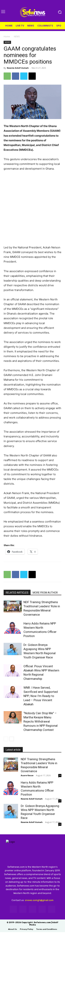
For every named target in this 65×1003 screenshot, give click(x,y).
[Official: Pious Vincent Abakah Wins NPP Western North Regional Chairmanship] (13, 670)
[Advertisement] (32, 210)
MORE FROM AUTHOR (45, 592)
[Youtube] (51, 909)
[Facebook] (15, 76)
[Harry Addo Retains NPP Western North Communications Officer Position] (13, 627)
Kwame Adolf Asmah (18, 67)
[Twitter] (23, 76)
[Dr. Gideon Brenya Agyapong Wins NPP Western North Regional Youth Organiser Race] (13, 649)
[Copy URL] (32, 76)
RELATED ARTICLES (17, 592)
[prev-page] (6, 739)
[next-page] (11, 739)
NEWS (17, 36)
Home (7, 36)
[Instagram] (22, 909)
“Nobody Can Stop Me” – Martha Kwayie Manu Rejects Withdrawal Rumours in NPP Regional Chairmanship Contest (40, 721)
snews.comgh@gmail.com (39, 900)
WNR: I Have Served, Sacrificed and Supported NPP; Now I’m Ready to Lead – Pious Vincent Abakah (40, 696)
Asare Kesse (27, 775)
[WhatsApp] (7, 76)
